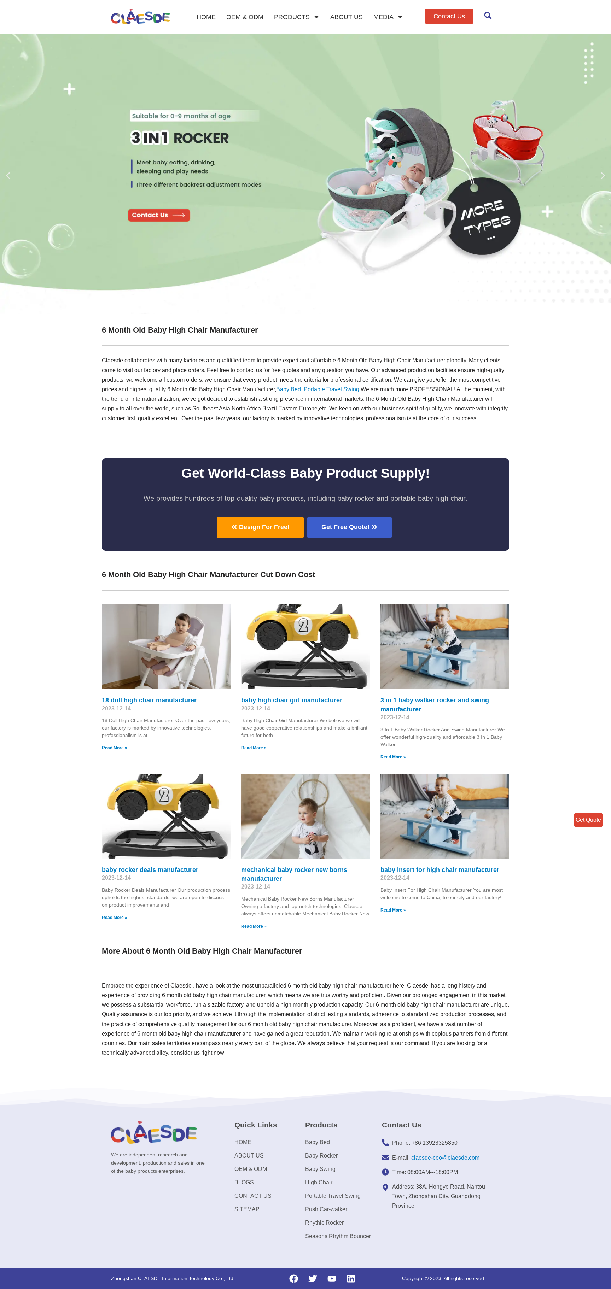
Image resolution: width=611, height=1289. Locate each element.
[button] (449, 16)
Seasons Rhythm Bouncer (338, 1236)
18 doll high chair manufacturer (149, 700)
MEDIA (383, 16)
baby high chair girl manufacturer (291, 700)
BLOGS (244, 1182)
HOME (206, 16)
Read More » (114, 747)
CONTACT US (253, 1196)
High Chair (318, 1182)
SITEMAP (247, 1209)
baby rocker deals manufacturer (150, 869)
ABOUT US (346, 16)
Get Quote (588, 820)
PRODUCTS (292, 16)
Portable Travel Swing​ (331, 389)
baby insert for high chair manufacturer (439, 869)
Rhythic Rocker (324, 1223)
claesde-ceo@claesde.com (445, 1158)
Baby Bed (288, 389)
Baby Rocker (321, 1156)
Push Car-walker (326, 1209)
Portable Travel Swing (333, 1196)
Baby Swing (320, 1169)
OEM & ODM (244, 16)
